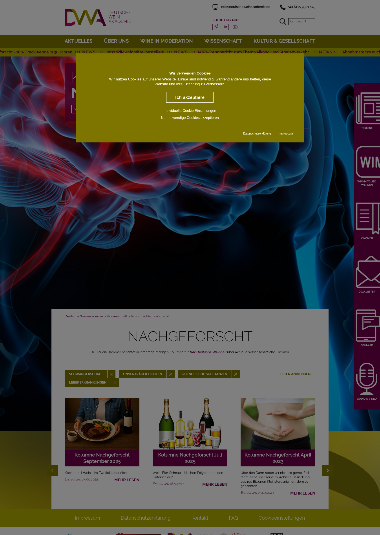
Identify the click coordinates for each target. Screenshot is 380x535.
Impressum (286, 133)
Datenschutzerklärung (257, 133)
